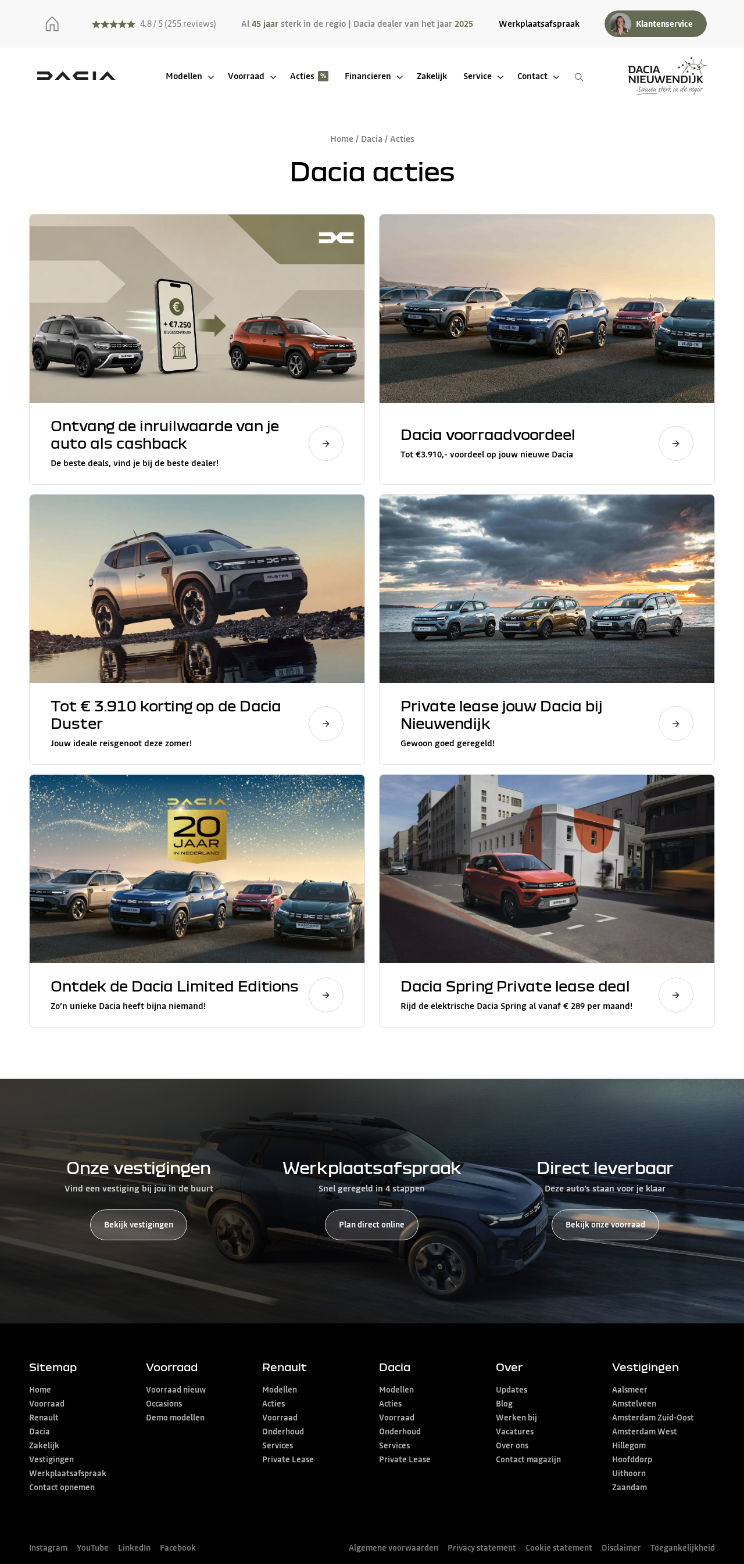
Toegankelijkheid (682, 1548)
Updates (511, 1389)
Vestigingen (51, 1459)
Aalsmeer (630, 1389)
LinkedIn (134, 1548)
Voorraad (246, 76)
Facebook (178, 1548)
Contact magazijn (528, 1459)
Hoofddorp (632, 1459)
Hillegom (629, 1445)
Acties (302, 76)
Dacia (371, 139)
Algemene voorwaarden (393, 1548)
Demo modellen (175, 1417)
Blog (504, 1403)
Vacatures (515, 1431)
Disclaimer (621, 1548)
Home (341, 139)
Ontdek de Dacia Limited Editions (175, 985)
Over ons (512, 1445)
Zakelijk (432, 76)
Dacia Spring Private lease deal (515, 985)
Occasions (164, 1403)
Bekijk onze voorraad (605, 1224)
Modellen (184, 76)
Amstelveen (634, 1403)
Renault (44, 1417)
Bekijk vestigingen (138, 1224)
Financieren (368, 76)
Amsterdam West (644, 1431)
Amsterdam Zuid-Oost (653, 1417)
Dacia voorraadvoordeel (487, 433)
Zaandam (629, 1487)
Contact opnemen (62, 1487)
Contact (532, 76)
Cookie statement (558, 1548)
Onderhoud (283, 1431)
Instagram (48, 1548)
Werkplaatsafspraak (539, 23)
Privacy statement (482, 1548)
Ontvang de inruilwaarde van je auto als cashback (165, 434)
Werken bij (516, 1417)
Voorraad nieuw (176, 1389)
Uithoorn (629, 1473)
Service (477, 76)
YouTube (93, 1548)
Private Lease (288, 1459)
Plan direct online (372, 1224)
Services (277, 1445)
